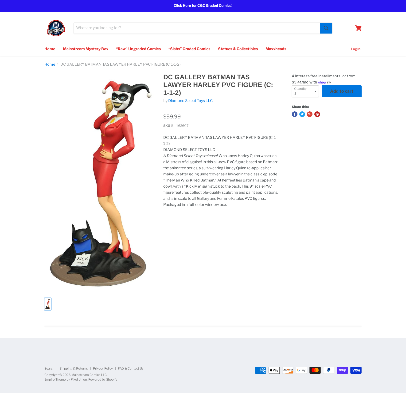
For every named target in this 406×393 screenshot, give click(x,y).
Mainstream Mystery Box (85, 49)
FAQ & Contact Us (131, 368)
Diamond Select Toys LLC (190, 100)
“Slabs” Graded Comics (189, 49)
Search (49, 368)
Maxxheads (275, 49)
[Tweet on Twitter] (302, 114)
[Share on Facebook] (294, 114)
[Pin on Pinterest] (317, 114)
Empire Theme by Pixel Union (65, 379)
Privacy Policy (103, 368)
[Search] (326, 28)
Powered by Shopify (102, 379)
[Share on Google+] (309, 114)
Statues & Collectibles (238, 49)
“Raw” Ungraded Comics (138, 49)
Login (355, 49)
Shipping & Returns (74, 368)
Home (49, 49)
